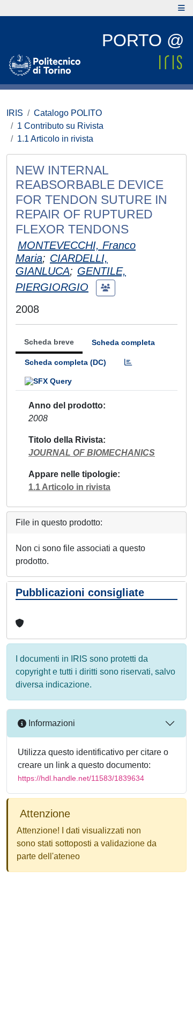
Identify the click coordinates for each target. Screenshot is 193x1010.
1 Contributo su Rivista (60, 125)
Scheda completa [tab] (123, 342)
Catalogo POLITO (68, 113)
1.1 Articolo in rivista (55, 138)
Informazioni (50, 723)
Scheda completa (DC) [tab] (65, 362)
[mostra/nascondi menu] (181, 8)
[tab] (128, 362)
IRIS (14, 113)
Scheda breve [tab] (49, 342)
